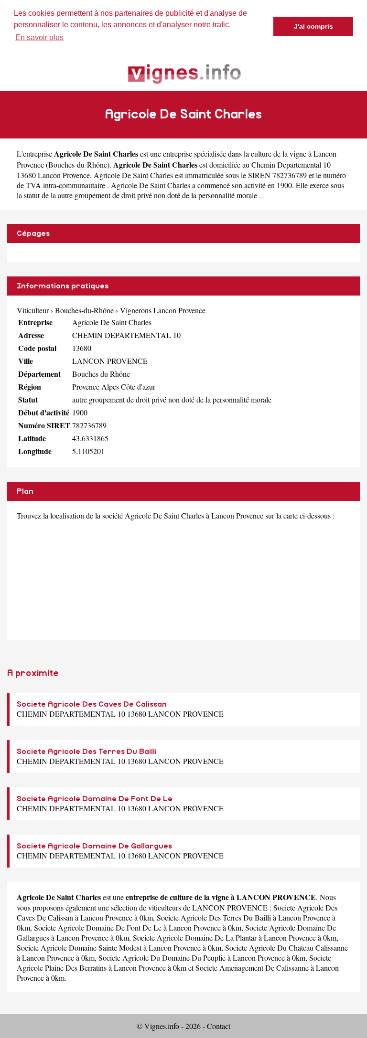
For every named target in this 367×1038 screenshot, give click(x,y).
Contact (218, 1026)
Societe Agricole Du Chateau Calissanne (286, 948)
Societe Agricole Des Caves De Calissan (92, 704)
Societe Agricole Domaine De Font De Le (95, 799)
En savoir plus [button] (39, 37)
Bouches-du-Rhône (77, 164)
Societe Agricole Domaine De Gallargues (94, 846)
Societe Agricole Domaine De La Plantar (195, 937)
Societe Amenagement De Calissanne (252, 968)
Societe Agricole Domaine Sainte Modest (79, 948)
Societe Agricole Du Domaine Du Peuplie (162, 958)
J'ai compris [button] (313, 26)
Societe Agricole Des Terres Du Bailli (87, 751)
